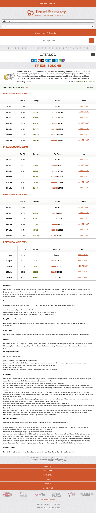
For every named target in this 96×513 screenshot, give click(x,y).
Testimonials (48, 475)
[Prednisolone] (9, 76)
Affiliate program (48, 499)
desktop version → (48, 4)
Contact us (48, 488)
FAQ (48, 479)
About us (48, 466)
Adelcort (28, 87)
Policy (48, 484)
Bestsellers (48, 470)
